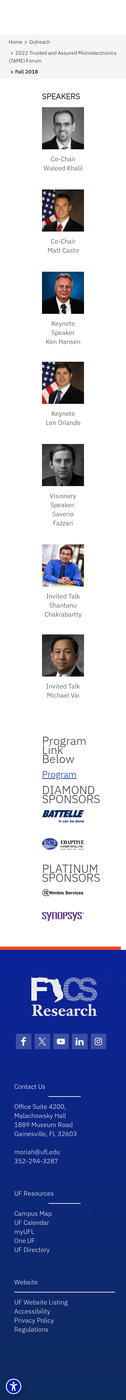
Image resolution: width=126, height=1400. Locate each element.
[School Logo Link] (64, 996)
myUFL (24, 1231)
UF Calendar (31, 1222)
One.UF (24, 1240)
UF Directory (32, 1249)
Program (59, 774)
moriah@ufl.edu (37, 1151)
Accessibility (32, 1311)
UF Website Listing (41, 1302)
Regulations (31, 1329)
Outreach (39, 42)
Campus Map (33, 1213)
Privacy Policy (34, 1320)
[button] (13, 1386)
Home (16, 42)
